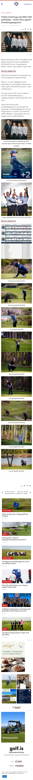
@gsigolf (17, 707)
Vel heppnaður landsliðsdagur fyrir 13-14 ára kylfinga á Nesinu (15, 562)
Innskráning (28, 4)
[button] (9, 681)
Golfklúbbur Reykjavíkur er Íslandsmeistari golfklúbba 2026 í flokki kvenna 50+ (16, 610)
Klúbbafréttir (8, 12)
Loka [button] (4, 776)
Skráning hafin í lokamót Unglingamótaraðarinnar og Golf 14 (14, 539)
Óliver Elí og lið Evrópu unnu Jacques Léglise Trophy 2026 (15, 586)
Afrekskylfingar (7, 510)
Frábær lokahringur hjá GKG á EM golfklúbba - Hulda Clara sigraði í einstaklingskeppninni (16, 20)
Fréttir (3, 12)
